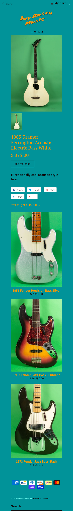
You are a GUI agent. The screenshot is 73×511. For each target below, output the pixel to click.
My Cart (62, 3)
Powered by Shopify (41, 498)
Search (16, 506)
